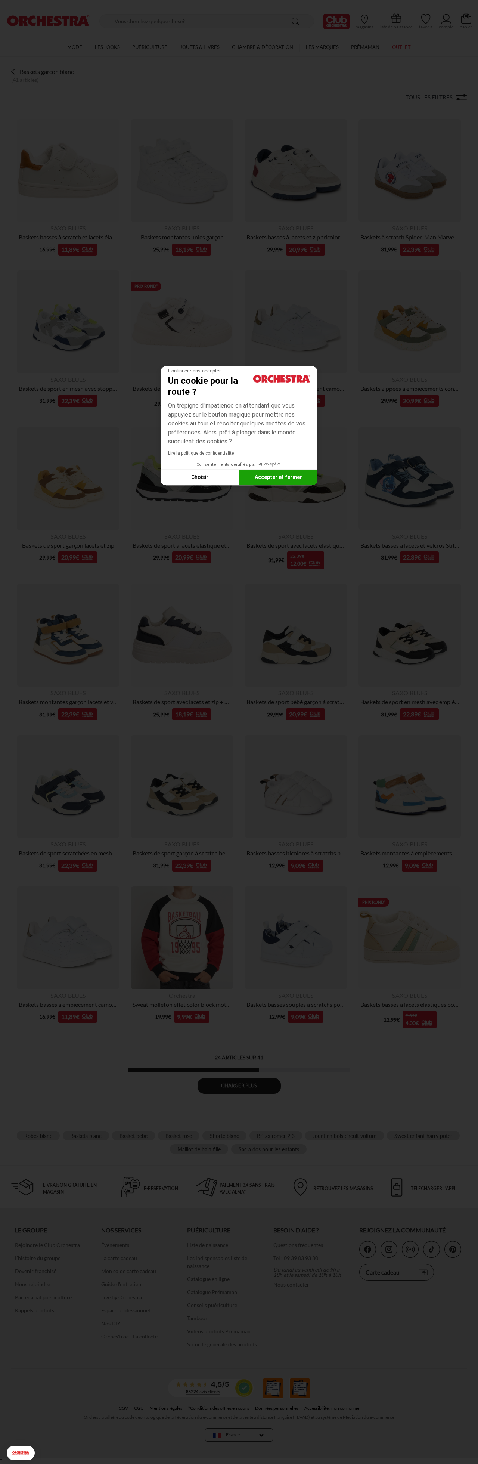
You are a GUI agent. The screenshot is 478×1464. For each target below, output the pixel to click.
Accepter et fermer (278, 477)
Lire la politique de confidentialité (201, 453)
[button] (21, 1453)
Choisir (199, 477)
